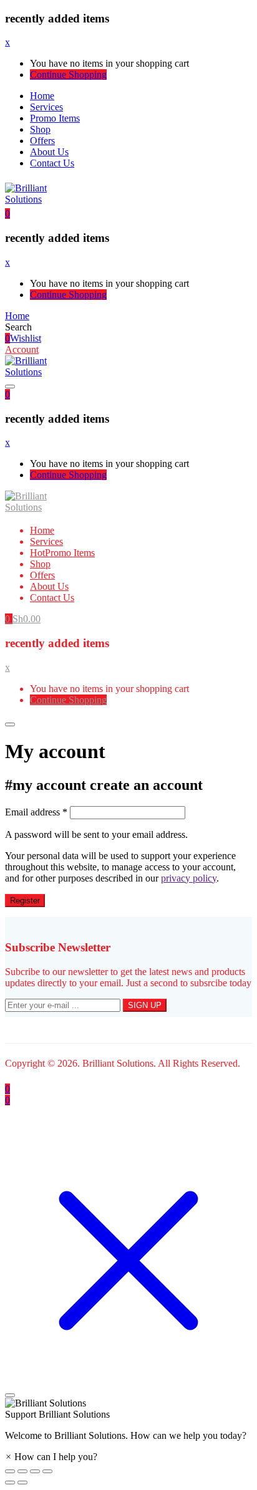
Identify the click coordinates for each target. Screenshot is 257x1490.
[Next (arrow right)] (22, 1482)
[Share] (22, 1471)
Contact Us (52, 163)
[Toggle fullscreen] (35, 1471)
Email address (36, 812)
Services (46, 107)
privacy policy (188, 878)
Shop (40, 129)
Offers (42, 140)
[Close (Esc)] (10, 1471)
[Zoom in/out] (47, 1471)
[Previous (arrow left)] (10, 1482)
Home (42, 95)
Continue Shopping (68, 74)
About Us (49, 152)
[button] (7, 213)
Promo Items (55, 118)
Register (25, 900)
